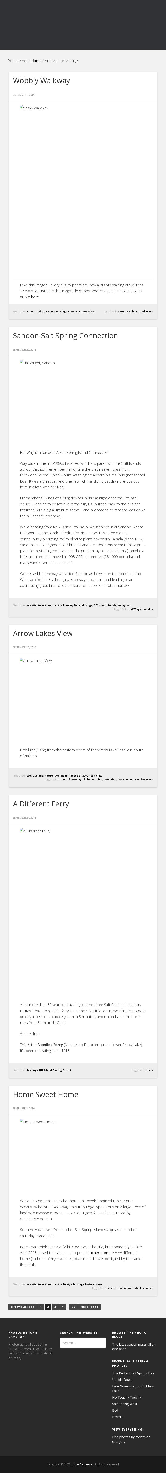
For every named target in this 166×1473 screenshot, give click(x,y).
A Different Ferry (41, 804)
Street (83, 311)
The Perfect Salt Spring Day (133, 1373)
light (87, 779)
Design (67, 1284)
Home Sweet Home (45, 1094)
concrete (112, 1288)
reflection (109, 779)
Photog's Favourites (82, 775)
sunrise (140, 779)
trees (149, 311)
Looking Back (71, 605)
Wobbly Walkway (41, 80)
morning (96, 779)
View (91, 311)
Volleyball (124, 605)
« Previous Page (22, 1307)
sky (119, 779)
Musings (61, 311)
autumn (123, 311)
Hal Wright (135, 609)
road (142, 311)
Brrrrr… (118, 1417)
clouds (63, 779)
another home (97, 1252)
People (111, 605)
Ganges (50, 311)
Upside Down (122, 1379)
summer (128, 779)
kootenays (76, 779)
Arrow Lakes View (43, 633)
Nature (73, 311)
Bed (115, 1410)
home (123, 1288)
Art (29, 775)
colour (133, 311)
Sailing (57, 1070)
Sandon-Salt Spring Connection (65, 336)
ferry (149, 1070)
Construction (35, 311)
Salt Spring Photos (83, 16)
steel (137, 1288)
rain (130, 1288)
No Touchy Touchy (126, 1397)
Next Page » (90, 1307)
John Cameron (81, 1464)
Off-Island (100, 605)
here (35, 296)
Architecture (35, 605)
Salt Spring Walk (124, 1404)
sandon (148, 609)
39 (73, 1307)
